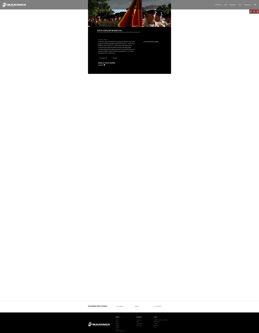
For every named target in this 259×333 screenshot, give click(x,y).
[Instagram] (257, 11)
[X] (254, 11)
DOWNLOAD (103, 58)
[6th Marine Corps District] (14, 4)
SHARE (114, 58)
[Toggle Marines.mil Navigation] (255, 5)
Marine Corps (99, 324)
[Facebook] (251, 11)
